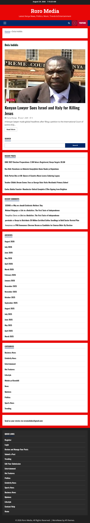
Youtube (82, 22)
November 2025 (11, 291)
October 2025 (10, 297)
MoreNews (57, 520)
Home (7, 31)
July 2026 (8, 247)
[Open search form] (69, 23)
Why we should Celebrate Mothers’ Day (28, 205)
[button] (4, 23)
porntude (8, 220)
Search (8, 138)
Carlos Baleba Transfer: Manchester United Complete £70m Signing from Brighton (36, 189)
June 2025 (9, 319)
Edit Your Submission (13, 463)
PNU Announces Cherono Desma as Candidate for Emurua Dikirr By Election (43, 225)
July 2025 (8, 314)
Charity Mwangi (11, 118)
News (7, 386)
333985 (8, 205)
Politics (7, 397)
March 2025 (9, 336)
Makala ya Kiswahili (12, 380)
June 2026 (9, 252)
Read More (12, 129)
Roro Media (45, 11)
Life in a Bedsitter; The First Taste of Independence (40, 210)
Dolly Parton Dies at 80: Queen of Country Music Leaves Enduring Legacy (32, 175)
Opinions (8, 391)
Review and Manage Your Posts (16, 449)
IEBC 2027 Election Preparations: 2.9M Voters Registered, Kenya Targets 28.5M (35, 162)
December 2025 (11, 286)
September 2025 (11, 302)
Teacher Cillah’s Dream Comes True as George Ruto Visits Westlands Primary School (36, 182)
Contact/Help (10, 506)
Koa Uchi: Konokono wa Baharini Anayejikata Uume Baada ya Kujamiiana (32, 168)
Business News (10, 352)
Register (8, 439)
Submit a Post (10, 454)
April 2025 (9, 330)
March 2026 (9, 269)
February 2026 (10, 274)
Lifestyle (8, 375)
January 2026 (10, 280)
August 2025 (9, 308)
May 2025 (8, 325)
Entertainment (10, 363)
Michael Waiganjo (11, 210)
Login (7, 444)
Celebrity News (10, 358)
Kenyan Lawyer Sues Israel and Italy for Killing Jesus (42, 110)
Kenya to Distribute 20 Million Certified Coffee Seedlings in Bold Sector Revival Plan (47, 220)
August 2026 (10, 241)
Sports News (9, 403)
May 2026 (8, 258)
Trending (11, 100)
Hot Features (10, 369)
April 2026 (9, 263)
